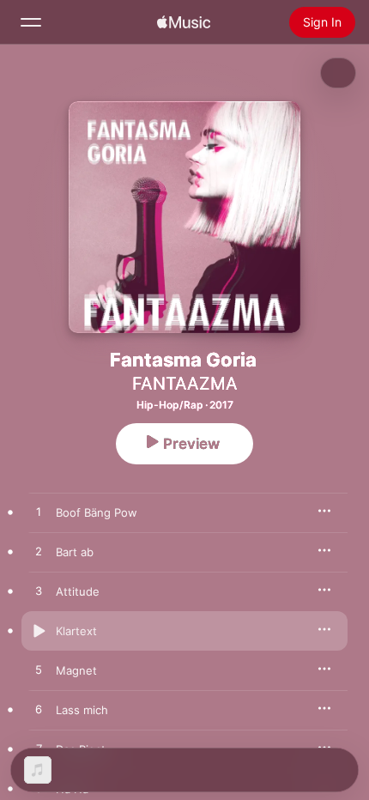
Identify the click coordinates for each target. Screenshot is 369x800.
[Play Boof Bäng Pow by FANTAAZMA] (38, 512)
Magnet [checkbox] (76, 670)
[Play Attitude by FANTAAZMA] (38, 591)
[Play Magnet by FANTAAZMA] (38, 670)
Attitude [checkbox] (78, 591)
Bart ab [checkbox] (75, 552)
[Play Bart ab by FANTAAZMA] (38, 552)
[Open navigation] (31, 22)
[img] (183, 22)
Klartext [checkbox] (76, 631)
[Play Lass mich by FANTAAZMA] (38, 710)
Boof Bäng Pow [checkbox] (96, 512)
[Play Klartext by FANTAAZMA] (38, 631)
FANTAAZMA (185, 383)
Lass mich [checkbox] (82, 710)
